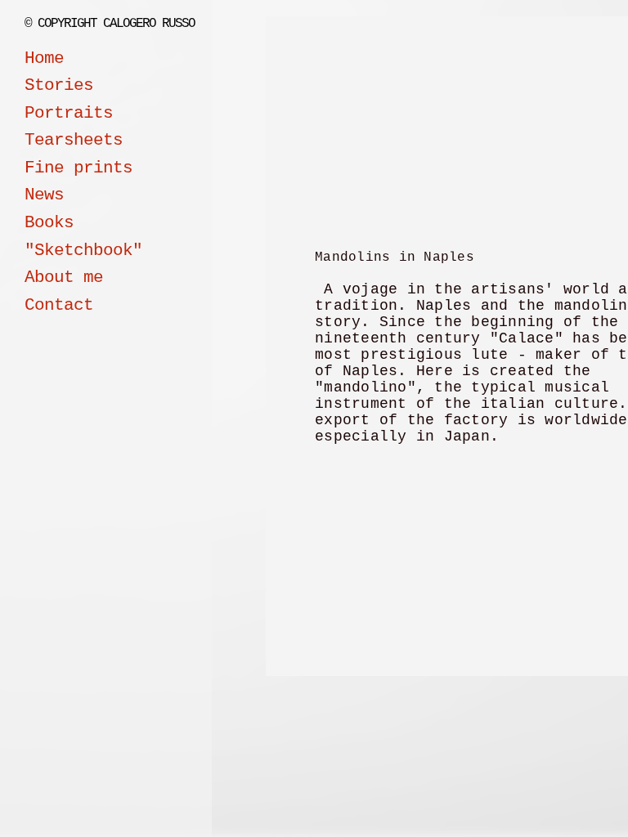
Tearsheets (74, 140)
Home (44, 58)
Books (49, 222)
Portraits (69, 113)
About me (64, 277)
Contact (59, 305)
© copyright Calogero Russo (110, 23)
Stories (59, 85)
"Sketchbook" (83, 250)
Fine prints (78, 168)
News (44, 195)
